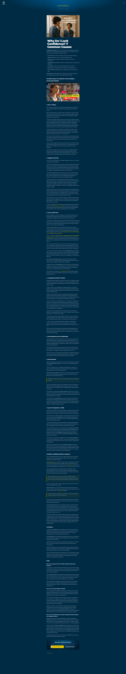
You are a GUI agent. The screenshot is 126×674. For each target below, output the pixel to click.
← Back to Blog (49, 653)
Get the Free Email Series (57, 646)
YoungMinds (60, 490)
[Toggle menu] (124, 3)
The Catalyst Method (63, 271)
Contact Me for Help (70, 646)
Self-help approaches (50, 462)
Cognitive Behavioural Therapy (57, 205)
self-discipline (69, 464)
